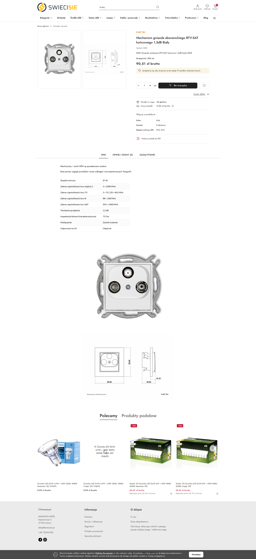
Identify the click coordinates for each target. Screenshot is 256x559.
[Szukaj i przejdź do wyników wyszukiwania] (158, 7)
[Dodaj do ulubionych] (204, 85)
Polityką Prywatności (104, 553)
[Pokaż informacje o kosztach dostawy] (172, 105)
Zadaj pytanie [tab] (147, 154)
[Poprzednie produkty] (43, 448)
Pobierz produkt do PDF (151, 138)
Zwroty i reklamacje (93, 521)
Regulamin (89, 526)
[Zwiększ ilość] (150, 85)
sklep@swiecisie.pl (46, 527)
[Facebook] (40, 540)
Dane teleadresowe (139, 521)
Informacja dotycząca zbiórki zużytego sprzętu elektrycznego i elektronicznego (149, 528)
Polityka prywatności (94, 531)
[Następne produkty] (212, 448)
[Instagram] (45, 540)
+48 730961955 (45, 532)
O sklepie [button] (136, 510)
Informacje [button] (91, 510)
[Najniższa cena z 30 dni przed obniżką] (125, 493)
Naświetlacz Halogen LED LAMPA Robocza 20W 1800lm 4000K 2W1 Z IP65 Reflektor (196, 485)
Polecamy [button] (108, 416)
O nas (133, 516)
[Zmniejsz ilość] (138, 85)
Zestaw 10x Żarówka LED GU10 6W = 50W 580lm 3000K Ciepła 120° (150, 485)
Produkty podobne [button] (139, 416)
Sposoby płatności (93, 536)
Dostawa (88, 516)
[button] (46, 18)
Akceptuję (196, 554)
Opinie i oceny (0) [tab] (123, 154)
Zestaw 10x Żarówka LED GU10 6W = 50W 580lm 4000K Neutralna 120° (104, 485)
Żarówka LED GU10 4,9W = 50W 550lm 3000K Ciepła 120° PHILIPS (57, 485)
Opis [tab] (103, 154)
